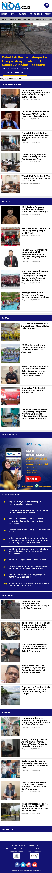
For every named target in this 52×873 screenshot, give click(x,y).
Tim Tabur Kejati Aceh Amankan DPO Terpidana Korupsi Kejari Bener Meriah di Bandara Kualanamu (35, 721)
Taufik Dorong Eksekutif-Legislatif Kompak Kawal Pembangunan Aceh (34, 156)
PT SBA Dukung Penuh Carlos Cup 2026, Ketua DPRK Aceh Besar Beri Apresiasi (33, 348)
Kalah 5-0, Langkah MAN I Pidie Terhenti (27, 560)
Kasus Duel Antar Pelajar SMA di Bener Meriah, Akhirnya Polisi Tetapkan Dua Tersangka (34, 785)
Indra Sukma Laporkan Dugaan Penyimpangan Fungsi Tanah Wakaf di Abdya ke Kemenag (33, 669)
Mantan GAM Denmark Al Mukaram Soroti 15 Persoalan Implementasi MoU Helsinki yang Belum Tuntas (34, 254)
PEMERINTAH (36, 14)
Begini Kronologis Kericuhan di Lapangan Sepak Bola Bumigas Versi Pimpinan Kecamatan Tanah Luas (35, 626)
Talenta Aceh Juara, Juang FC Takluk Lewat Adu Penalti (29, 531)
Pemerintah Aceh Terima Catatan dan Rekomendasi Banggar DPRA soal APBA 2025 (35, 136)
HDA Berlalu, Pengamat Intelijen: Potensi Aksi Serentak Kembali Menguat (35, 209)
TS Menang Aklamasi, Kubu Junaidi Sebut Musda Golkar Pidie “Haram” (35, 326)
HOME (4, 14)
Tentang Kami (33, 846)
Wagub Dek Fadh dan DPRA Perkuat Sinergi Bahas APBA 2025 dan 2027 (35, 178)
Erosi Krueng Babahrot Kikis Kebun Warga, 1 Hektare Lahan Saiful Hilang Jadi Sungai (35, 690)
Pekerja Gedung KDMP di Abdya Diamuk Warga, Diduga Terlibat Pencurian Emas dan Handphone (34, 743)
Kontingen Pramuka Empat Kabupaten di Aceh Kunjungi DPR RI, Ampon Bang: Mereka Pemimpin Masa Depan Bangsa (35, 275)
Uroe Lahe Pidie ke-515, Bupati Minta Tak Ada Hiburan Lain (33, 390)
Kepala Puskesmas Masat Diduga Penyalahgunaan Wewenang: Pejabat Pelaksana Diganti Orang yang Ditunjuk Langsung (34, 413)
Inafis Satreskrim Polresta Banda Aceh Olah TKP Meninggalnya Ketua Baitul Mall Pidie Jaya (35, 807)
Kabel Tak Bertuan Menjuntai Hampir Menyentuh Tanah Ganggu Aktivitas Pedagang (24, 61)
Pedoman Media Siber (14, 848)
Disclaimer (40, 848)
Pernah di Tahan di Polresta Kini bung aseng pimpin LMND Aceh (35, 230)
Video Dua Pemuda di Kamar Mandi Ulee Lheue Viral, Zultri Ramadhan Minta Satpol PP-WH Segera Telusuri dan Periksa (35, 371)
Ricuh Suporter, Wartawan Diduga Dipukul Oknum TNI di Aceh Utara (29, 584)
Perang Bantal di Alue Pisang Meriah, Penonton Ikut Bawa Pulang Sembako (35, 295)
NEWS (13, 14)
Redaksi (22, 846)
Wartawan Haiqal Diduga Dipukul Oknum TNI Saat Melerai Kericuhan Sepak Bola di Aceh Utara (34, 647)
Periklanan (29, 848)
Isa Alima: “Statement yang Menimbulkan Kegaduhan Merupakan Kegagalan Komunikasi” (28, 551)
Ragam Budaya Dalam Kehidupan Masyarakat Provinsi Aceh (25, 503)
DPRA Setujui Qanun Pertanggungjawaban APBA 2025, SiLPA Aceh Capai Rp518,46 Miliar (35, 93)
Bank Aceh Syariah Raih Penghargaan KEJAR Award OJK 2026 (27, 576)
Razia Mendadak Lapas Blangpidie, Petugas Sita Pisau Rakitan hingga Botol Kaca (35, 764)
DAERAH (23, 14)
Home (14, 846)
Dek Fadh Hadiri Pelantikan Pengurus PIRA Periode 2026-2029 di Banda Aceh (35, 114)
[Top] (47, 869)
